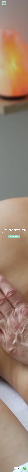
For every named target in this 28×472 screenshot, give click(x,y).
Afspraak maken (14, 236)
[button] (25, 3)
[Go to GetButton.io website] (25, 470)
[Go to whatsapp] (25, 468)
